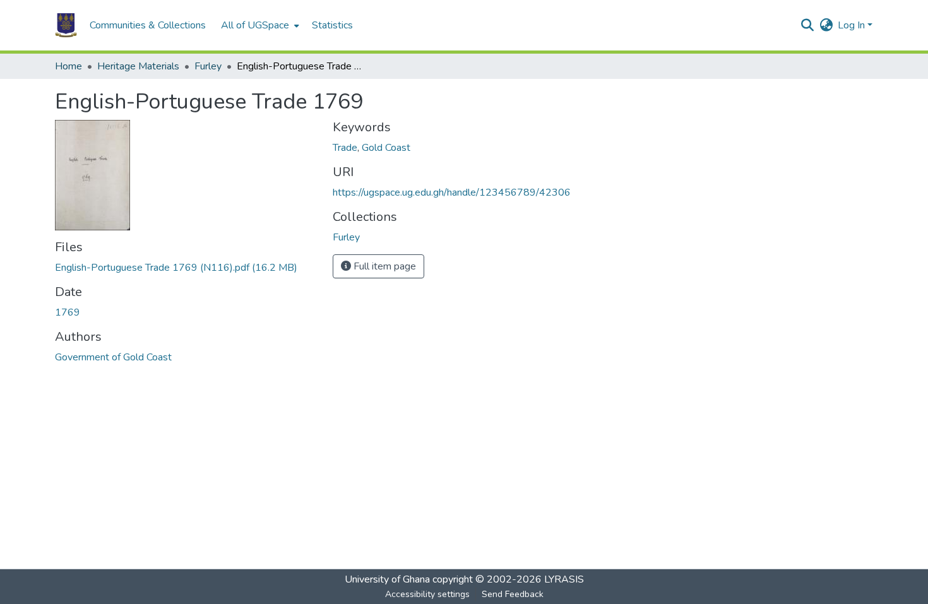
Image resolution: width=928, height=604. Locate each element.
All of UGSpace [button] (255, 25)
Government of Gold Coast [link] (113, 357)
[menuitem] (258, 25)
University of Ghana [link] (387, 579)
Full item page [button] (383, 266)
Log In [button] (852, 25)
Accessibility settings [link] (427, 594)
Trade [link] (345, 148)
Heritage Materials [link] (138, 66)
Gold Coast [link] (386, 148)
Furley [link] (208, 66)
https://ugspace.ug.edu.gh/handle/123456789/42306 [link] (452, 192)
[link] (186, 267)
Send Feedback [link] (513, 594)
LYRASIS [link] (564, 579)
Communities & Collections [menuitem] (148, 25)
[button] (66, 25)
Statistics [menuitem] (332, 25)
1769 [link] (67, 312)
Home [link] (68, 66)
